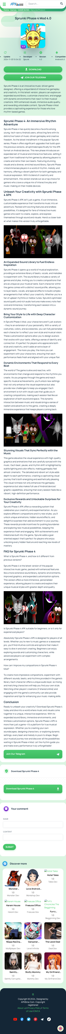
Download (35, 69)
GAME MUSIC (23, 10)
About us (22, 1007)
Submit (10, 846)
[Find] (62, 4)
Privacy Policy (34, 1007)
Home (6, 10)
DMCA (37, 1011)
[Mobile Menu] (4, 4)
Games (13, 10)
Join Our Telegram (35, 77)
